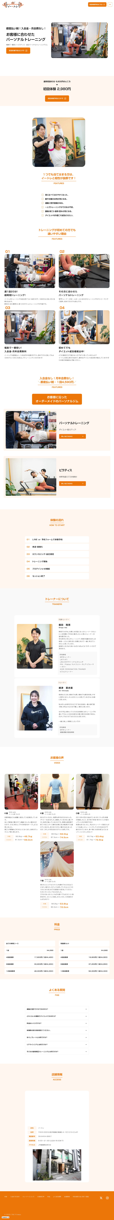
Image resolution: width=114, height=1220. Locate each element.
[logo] (13, 4)
